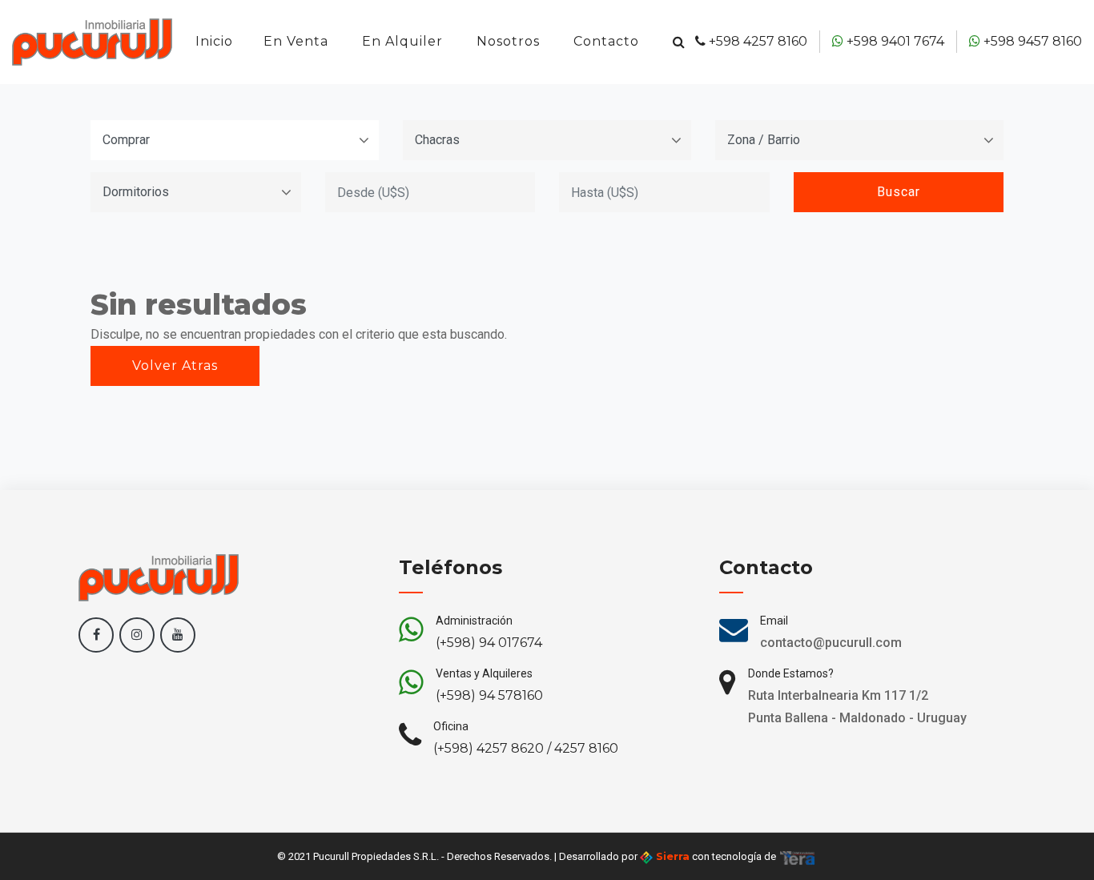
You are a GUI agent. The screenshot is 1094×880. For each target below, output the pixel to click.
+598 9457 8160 (1031, 41)
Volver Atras (175, 365)
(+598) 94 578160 (489, 695)
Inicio (214, 41)
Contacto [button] (606, 41)
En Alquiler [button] (402, 41)
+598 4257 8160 (756, 41)
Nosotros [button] (508, 41)
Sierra (671, 856)
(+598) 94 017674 (489, 642)
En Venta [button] (295, 41)
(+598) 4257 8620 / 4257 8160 (525, 748)
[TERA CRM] (797, 856)
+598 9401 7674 (893, 41)
